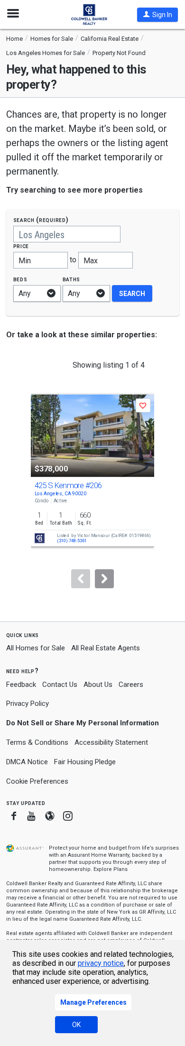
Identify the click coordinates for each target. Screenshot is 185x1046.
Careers (131, 684)
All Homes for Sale (35, 648)
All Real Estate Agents (105, 648)
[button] (157, 15)
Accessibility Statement (111, 742)
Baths (72, 279)
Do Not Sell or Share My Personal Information (82, 723)
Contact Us (59, 684)
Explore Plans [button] (110, 869)
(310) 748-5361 (72, 541)
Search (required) (41, 219)
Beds (20, 279)
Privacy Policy (27, 703)
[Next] (104, 578)
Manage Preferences (93, 1002)
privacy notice (101, 963)
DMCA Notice (27, 762)
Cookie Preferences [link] (37, 781)
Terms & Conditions (37, 742)
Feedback (21, 684)
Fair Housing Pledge (85, 762)
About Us (97, 684)
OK (76, 1024)
